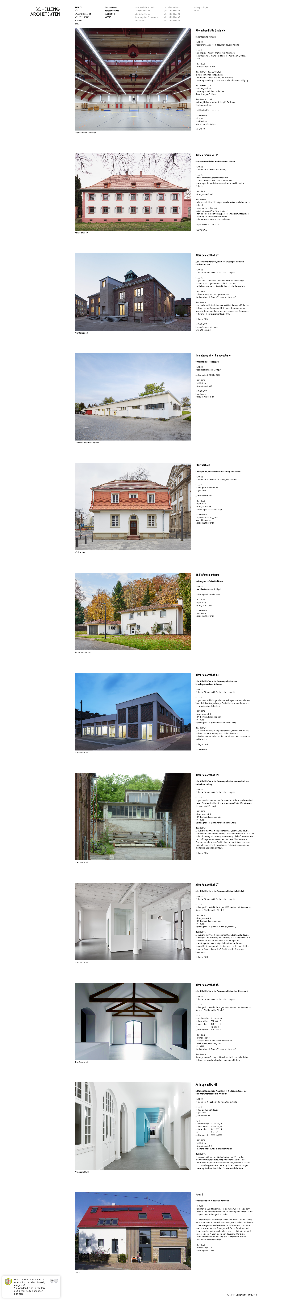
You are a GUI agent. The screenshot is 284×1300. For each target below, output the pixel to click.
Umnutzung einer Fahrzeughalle (146, 17)
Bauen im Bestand (112, 10)
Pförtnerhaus (140, 20)
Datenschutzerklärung (236, 1294)
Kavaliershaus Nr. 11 (142, 10)
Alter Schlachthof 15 (172, 20)
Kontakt (78, 20)
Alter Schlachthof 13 (172, 10)
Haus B (196, 10)
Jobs (77, 23)
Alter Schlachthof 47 (172, 17)
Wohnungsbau (111, 7)
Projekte (78, 7)
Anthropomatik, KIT (201, 7)
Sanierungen (110, 14)
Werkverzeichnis (82, 17)
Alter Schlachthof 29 (172, 14)
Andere (108, 17)
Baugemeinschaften (83, 14)
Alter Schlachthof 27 (142, 14)
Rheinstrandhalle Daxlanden (145, 7)
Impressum (252, 1294)
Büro (77, 10)
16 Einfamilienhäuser (172, 7)
